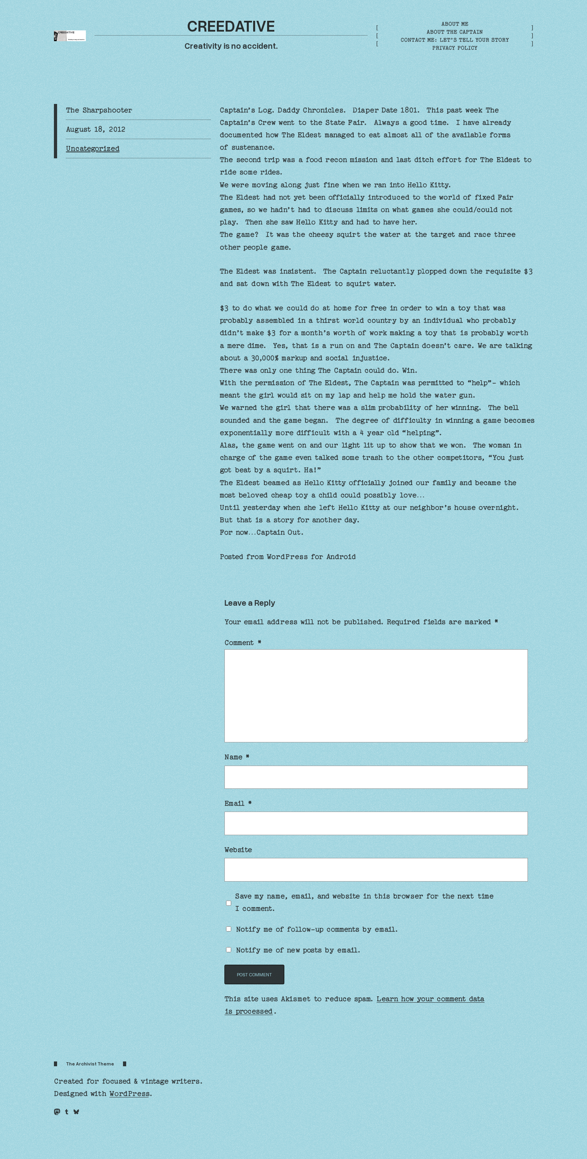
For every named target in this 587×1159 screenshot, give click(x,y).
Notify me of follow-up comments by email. (317, 929)
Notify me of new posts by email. (298, 950)
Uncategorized (92, 148)
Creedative (231, 25)
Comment (243, 642)
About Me (454, 23)
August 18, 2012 (96, 129)
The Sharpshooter (99, 110)
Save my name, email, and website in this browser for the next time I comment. (364, 902)
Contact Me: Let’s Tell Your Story (455, 39)
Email (238, 803)
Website (238, 849)
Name (237, 757)
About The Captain (454, 31)
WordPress (129, 1093)
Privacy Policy (455, 47)
